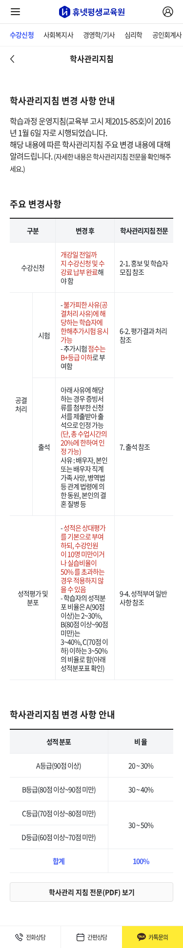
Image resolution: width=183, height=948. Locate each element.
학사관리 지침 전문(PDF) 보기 (92, 892)
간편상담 (97, 937)
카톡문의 (158, 937)
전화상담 (35, 937)
